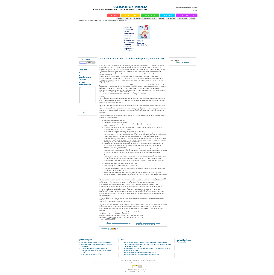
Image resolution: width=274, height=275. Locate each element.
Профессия (182, 18)
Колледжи (131, 15)
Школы (167, 15)
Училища (150, 15)
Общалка (91, 20)
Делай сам (171, 18)
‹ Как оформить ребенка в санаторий (118, 223)
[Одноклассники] (113, 228)
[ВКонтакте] (108, 228)
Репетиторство (150, 18)
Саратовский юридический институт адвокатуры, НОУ (141, 254)
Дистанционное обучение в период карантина (96, 242)
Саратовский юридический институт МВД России (140, 252)
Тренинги (137, 18)
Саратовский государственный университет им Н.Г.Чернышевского (146, 242)
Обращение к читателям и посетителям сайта (96, 250)
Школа (181, 239)
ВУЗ (184, 242)
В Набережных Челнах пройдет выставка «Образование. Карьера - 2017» (94, 253)
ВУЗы (114, 15)
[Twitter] (111, 228)
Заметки (120, 18)
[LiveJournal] (117, 228)
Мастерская (187, 15)
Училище (180, 242)
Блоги (83, 112)
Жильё (161, 18)
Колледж (189, 240)
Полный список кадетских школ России (94, 248)
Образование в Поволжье (130, 6)
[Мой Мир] (115, 228)
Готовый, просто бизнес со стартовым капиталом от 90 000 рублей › (148, 224)
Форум (192, 18)
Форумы (85, 20)
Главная (80, 20)
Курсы (128, 18)
